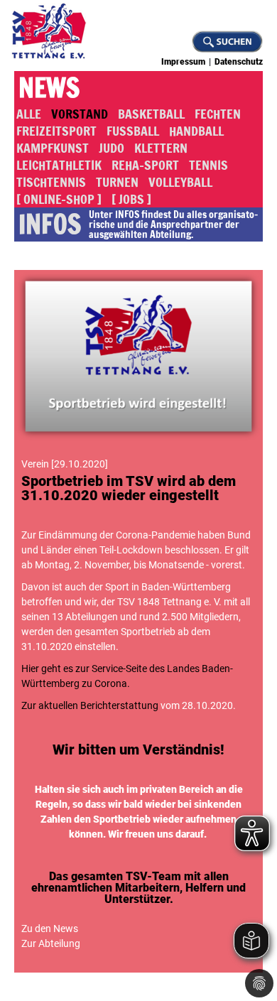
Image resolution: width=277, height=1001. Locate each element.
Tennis (208, 165)
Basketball (151, 113)
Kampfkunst (52, 148)
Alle (28, 113)
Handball (196, 130)
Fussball (133, 130)
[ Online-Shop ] (59, 199)
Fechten (218, 113)
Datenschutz (238, 62)
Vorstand (79, 113)
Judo (111, 148)
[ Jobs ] (131, 199)
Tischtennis (51, 182)
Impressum (183, 62)
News (49, 88)
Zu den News (49, 928)
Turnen (117, 182)
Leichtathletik (59, 165)
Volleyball (180, 182)
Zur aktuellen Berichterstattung (89, 705)
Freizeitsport (56, 130)
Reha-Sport (145, 165)
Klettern (161, 148)
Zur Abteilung (50, 943)
